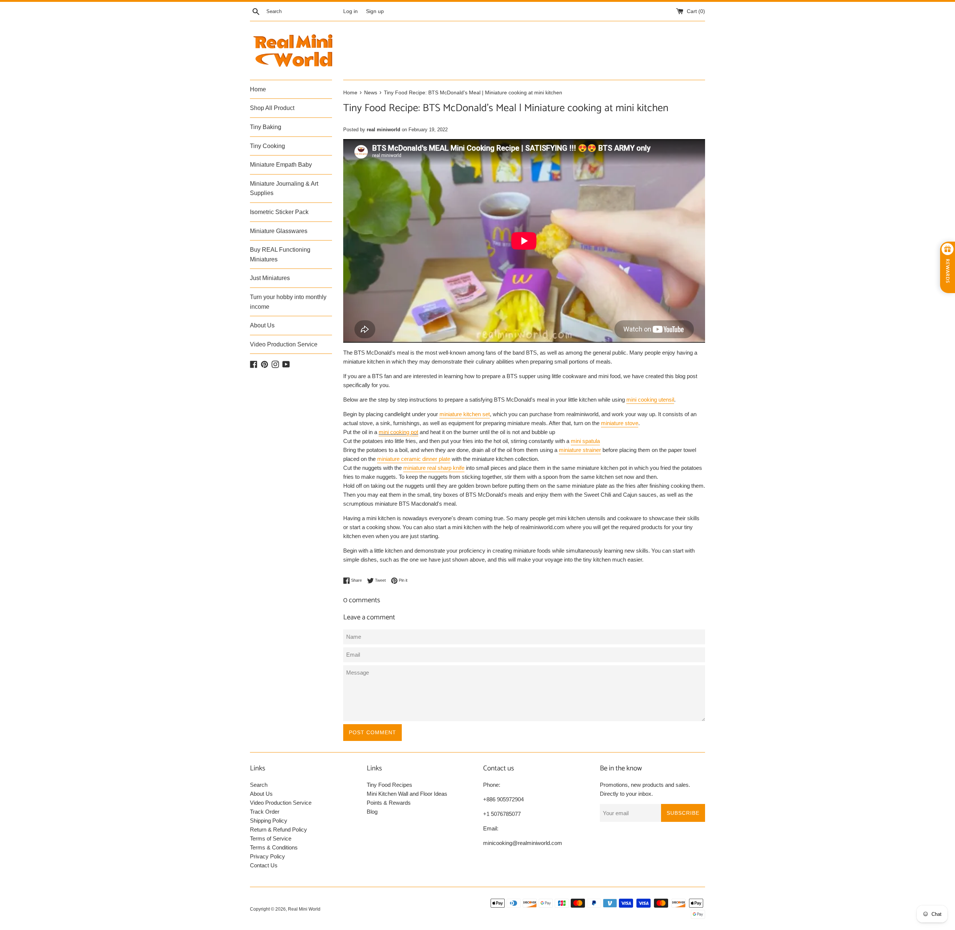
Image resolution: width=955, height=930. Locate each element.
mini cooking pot (398, 432)
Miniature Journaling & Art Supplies (284, 188)
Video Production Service (283, 344)
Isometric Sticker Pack (279, 212)
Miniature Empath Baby (281, 164)
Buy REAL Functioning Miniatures (280, 254)
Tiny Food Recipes (389, 785)
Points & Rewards (389, 802)
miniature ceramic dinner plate (413, 459)
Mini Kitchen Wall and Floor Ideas (407, 794)
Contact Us (264, 865)
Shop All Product (272, 108)
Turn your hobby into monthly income (288, 302)
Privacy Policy (267, 856)
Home (258, 89)
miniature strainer (580, 450)
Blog (372, 811)
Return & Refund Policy (278, 829)
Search (258, 785)
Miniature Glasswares (278, 231)
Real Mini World (304, 909)
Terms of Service (270, 838)
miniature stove (619, 423)
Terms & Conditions (274, 847)
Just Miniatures (270, 278)
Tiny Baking (265, 127)
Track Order (264, 811)
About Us (262, 325)
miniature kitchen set (464, 414)
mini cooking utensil (650, 399)
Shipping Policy (268, 820)
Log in (350, 11)
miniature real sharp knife (433, 468)
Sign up (375, 11)
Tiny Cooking (267, 146)
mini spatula (585, 441)
